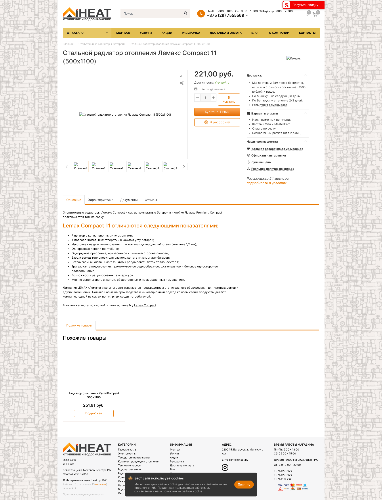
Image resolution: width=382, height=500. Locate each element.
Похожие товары (79, 325)
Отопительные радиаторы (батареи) (101, 44)
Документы (129, 200)
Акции (167, 32)
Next (183, 166)
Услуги (146, 32)
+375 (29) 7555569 (225, 15)
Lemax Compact (145, 305)
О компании (279, 32)
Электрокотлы (127, 453)
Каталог (78, 32)
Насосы (123, 485)
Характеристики (100, 200)
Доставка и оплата (226, 32)
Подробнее (93, 413)
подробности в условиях (266, 183)
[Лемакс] (293, 58)
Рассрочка (191, 32)
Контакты (307, 32)
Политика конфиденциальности (83, 494)
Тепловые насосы (129, 465)
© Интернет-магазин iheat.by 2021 (85, 480)
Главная (68, 44)
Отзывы (151, 200)
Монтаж (123, 32)
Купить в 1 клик (217, 112)
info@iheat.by (239, 459)
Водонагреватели (129, 469)
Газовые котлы (127, 449)
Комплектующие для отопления (138, 461)
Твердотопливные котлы (134, 457)
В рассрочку (219, 122)
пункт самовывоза (273, 105)
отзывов (100, 484)
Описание (73, 200)
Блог (255, 32)
